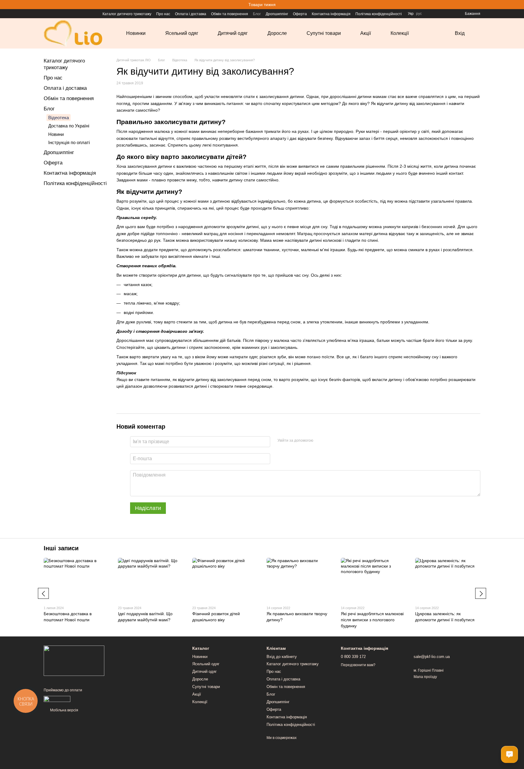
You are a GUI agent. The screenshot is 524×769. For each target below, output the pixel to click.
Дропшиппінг (277, 14)
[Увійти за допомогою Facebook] (320, 440)
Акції (365, 33)
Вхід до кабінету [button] (282, 656)
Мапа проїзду (425, 677)
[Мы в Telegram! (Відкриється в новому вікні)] (60, 13)
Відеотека (58, 117)
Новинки (136, 33)
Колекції (400, 33)
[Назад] (43, 593)
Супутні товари (324, 33)
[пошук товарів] (435, 33)
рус (419, 13)
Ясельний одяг (181, 33)
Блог (257, 14)
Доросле (277, 33)
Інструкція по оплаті (69, 142)
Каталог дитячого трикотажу (126, 14)
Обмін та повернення (229, 14)
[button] (519, 4)
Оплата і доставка (190, 14)
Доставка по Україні (68, 125)
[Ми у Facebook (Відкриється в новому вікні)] (46, 13)
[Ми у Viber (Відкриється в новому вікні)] (68, 13)
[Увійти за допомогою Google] (329, 440)
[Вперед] (480, 593)
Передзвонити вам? (358, 665)
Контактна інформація (331, 14)
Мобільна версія (63, 710)
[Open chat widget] (509, 754)
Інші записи (61, 548)
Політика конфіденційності (378, 14)
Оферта (300, 14)
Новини (56, 134)
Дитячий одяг (233, 33)
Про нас (163, 14)
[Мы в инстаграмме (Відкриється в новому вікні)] (53, 13)
